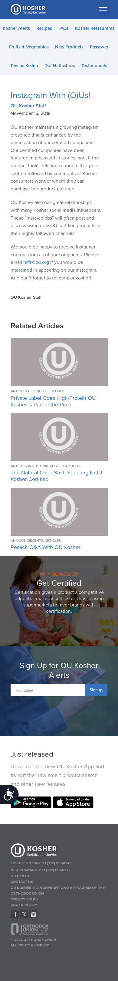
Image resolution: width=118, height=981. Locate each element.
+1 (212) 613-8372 (56, 870)
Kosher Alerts (16, 28)
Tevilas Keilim (24, 65)
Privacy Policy (25, 899)
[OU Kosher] (59, 851)
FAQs (63, 28)
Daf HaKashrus (59, 65)
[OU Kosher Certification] (29, 9)
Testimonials (94, 65)
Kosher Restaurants (95, 28)
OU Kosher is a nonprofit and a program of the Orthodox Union (58, 891)
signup (96, 690)
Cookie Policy (24, 905)
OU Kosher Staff (28, 106)
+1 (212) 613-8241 (57, 863)
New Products (69, 47)
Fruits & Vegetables (29, 47)
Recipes (44, 28)
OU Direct (20, 876)
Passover (99, 47)
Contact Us (22, 882)
